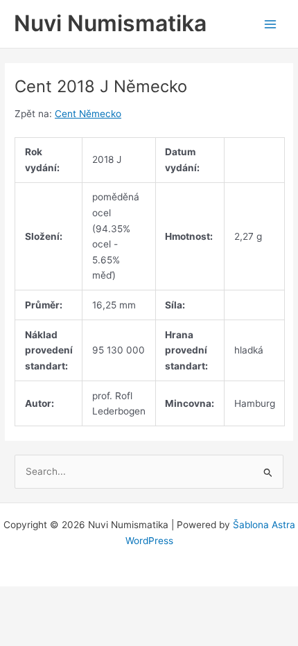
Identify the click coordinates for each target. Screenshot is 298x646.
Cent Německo (88, 113)
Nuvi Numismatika (110, 23)
